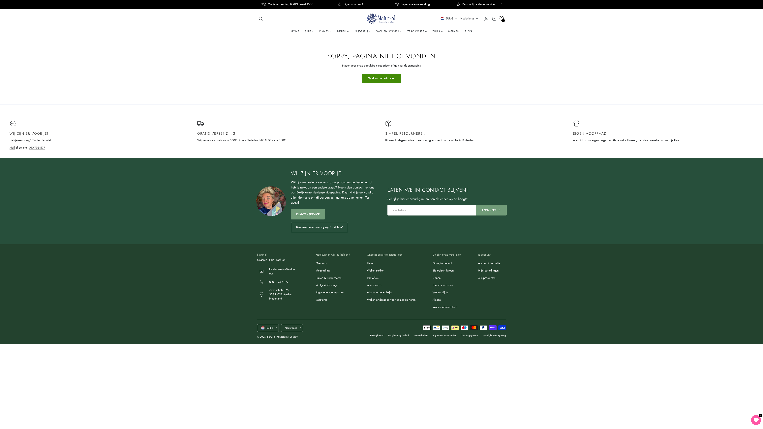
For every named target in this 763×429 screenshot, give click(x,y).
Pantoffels (373, 278)
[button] (260, 18)
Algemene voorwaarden (330, 292)
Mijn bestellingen (488, 270)
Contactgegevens (469, 335)
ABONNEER (488, 210)
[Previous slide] (261, 4)
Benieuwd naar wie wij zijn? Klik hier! (319, 227)
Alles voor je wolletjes (380, 292)
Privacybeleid (376, 335)
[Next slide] (501, 4)
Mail (12, 148)
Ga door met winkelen (381, 78)
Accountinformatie (489, 263)
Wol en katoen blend (445, 307)
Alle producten (487, 278)
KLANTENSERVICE (308, 214)
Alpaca (437, 300)
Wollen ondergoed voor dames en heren (391, 300)
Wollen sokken (375, 270)
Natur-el (271, 336)
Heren (370, 263)
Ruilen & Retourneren (329, 278)
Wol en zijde (440, 292)
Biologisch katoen (443, 270)
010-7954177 (37, 148)
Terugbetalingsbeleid (398, 335)
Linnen (437, 278)
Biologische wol (442, 263)
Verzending (323, 270)
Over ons (321, 263)
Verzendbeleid (421, 335)
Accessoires (374, 285)
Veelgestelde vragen (327, 285)
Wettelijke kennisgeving (494, 335)
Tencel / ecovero (443, 285)
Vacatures (321, 300)
